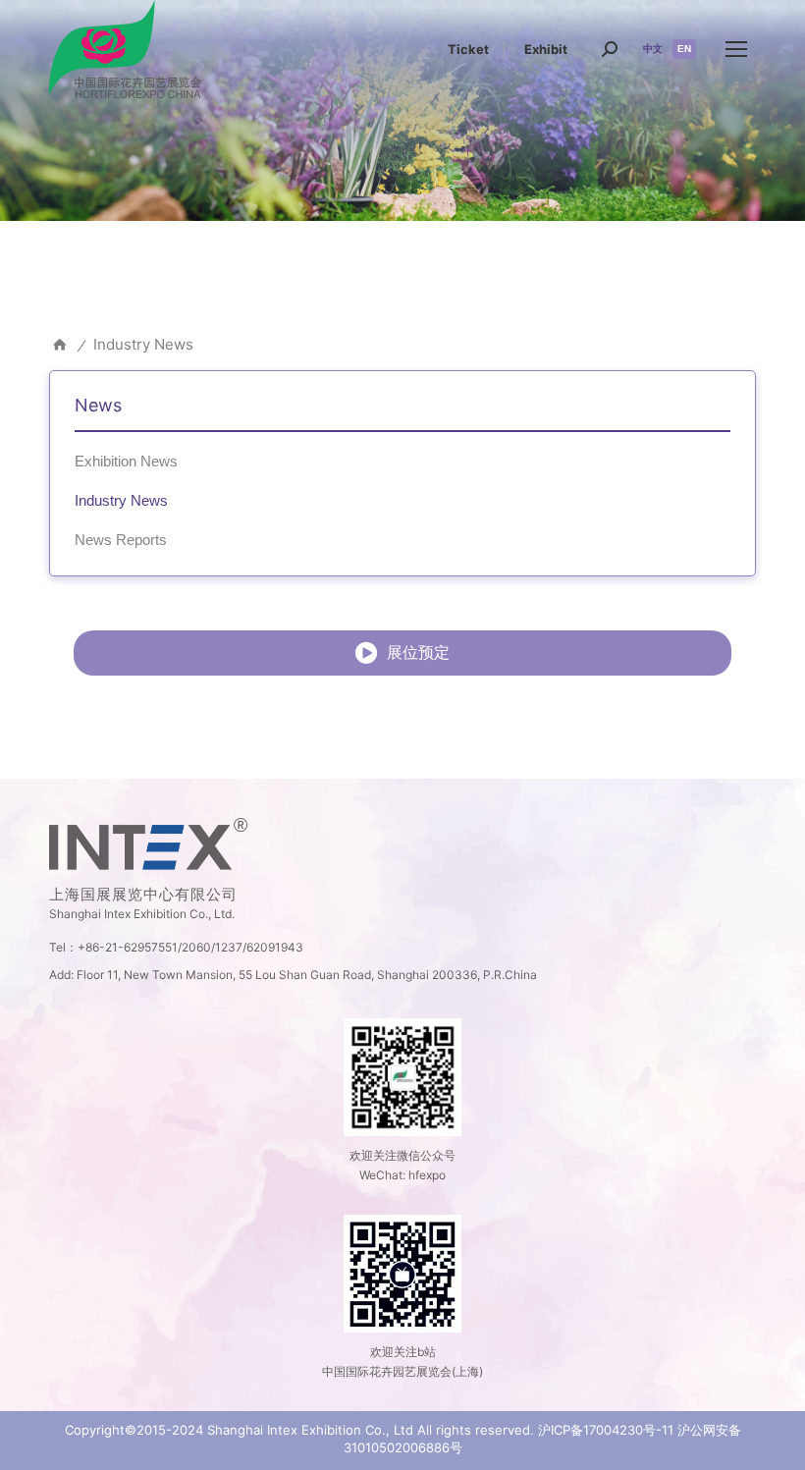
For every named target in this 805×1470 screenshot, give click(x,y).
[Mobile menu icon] (736, 49)
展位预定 (418, 652)
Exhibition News (126, 461)
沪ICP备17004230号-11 (605, 1430)
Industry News (121, 500)
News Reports (121, 539)
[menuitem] (468, 49)
